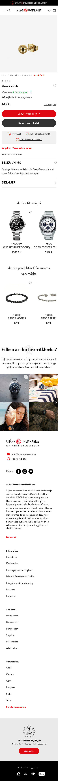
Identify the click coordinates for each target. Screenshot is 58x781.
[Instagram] (24, 471)
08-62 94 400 (19, 459)
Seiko (9, 694)
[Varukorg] (54, 10)
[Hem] (29, 10)
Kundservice (12, 563)
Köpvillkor (11, 596)
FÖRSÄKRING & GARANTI (30, 139)
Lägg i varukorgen (29, 113)
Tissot (9, 700)
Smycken (6, 148)
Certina (10, 674)
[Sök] (8, 10)
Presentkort (12, 641)
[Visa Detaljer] (55, 183)
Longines (10, 687)
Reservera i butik (29, 123)
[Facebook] (18, 471)
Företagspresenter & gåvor (19, 570)
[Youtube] (30, 471)
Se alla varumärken (16, 707)
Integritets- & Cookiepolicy (19, 583)
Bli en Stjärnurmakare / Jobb (20, 576)
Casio (9, 667)
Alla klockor (11, 648)
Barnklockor (12, 628)
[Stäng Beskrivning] (55, 163)
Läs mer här (11, 537)
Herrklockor (12, 615)
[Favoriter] (49, 10)
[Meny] (3, 10)
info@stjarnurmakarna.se (24, 454)
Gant (8, 680)
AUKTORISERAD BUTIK (40, 134)
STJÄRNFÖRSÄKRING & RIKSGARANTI (31, 3)
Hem (4, 75)
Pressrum (10, 589)
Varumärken (15, 75)
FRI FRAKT (16, 134)
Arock (27, 75)
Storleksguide (50, 104)
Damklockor (12, 622)
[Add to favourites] (54, 86)
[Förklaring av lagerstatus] (31, 92)
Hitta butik (11, 557)
